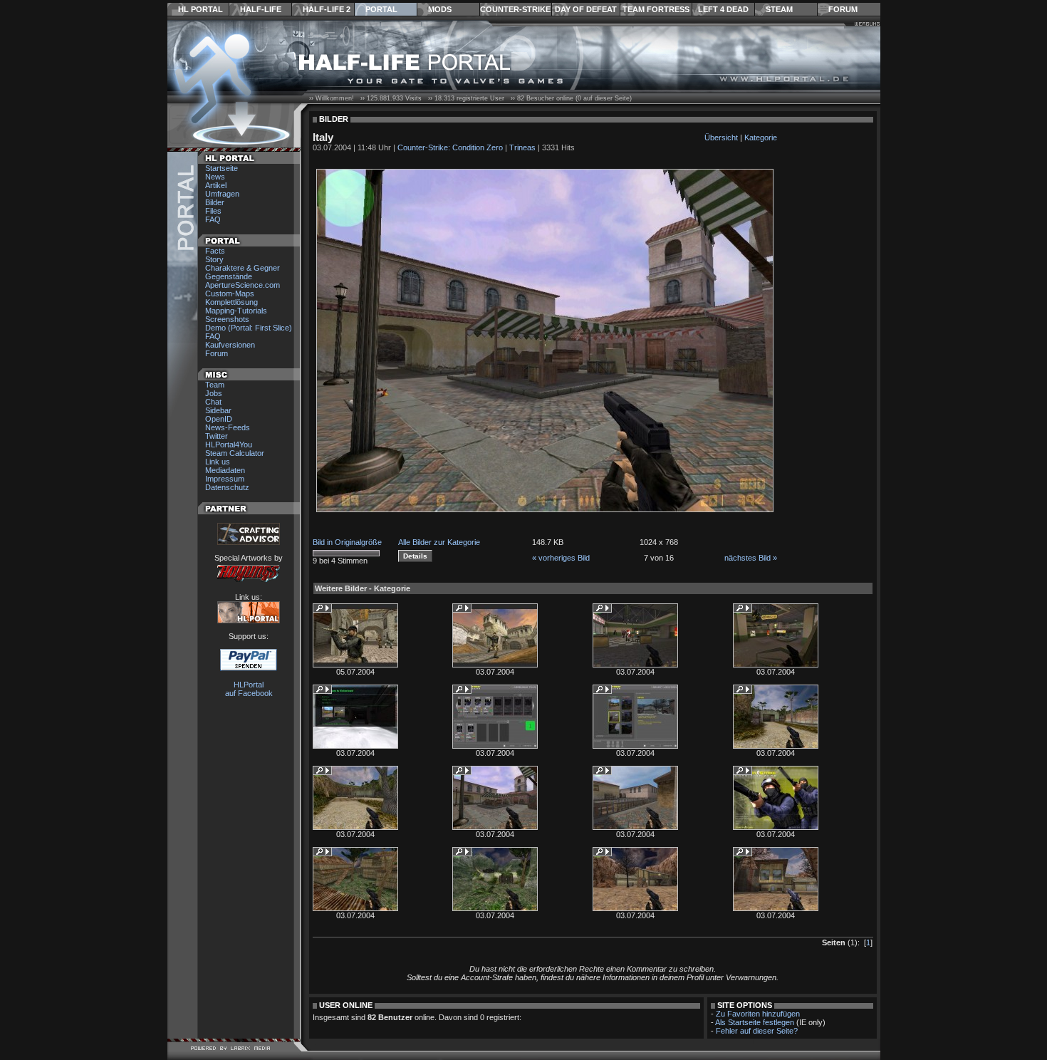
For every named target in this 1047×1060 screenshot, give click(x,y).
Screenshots (227, 319)
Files (213, 211)
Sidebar (218, 410)
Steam (779, 9)
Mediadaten (225, 470)
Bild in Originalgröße (347, 542)
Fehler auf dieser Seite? (757, 1031)
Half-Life (260, 9)
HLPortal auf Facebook (249, 688)
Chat (213, 402)
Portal (381, 9)
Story (214, 259)
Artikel (215, 185)
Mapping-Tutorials (236, 310)
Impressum (224, 478)
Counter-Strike (515, 9)
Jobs (213, 393)
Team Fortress (656, 9)
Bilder (214, 202)
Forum (843, 9)
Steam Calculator (234, 453)
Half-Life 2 (326, 9)
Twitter (216, 436)
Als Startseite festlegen (754, 1022)
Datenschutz (227, 487)
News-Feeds (227, 427)
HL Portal (200, 9)
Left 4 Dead (723, 9)
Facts (215, 250)
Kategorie (760, 137)
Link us (217, 461)
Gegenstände (228, 276)
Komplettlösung (231, 302)
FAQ (213, 219)
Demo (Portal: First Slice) (248, 327)
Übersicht (721, 137)
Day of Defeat (586, 9)
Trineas (522, 147)
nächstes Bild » (750, 558)
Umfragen (222, 193)
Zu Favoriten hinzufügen (758, 1013)
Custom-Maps (229, 293)
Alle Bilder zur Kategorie (439, 542)
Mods (440, 9)
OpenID (218, 419)
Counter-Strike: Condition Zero (450, 147)
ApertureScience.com (242, 285)
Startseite (221, 168)
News (215, 176)
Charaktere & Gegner (242, 268)
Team (214, 384)
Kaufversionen (230, 345)
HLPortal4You (228, 444)
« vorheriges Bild (561, 558)
